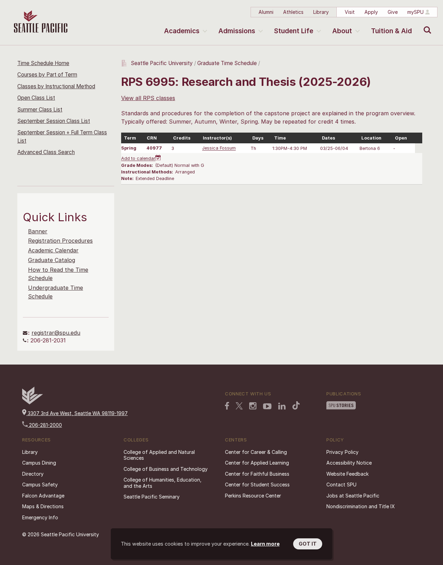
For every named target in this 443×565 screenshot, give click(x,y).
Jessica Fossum (219, 148)
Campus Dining (39, 463)
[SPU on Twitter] (239, 405)
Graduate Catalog (51, 260)
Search (426, 25)
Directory (33, 474)
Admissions (236, 31)
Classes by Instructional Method (56, 86)
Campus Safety (40, 484)
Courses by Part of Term (47, 74)
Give (393, 12)
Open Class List (36, 98)
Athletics (293, 12)
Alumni (266, 12)
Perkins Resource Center (253, 496)
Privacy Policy (342, 452)
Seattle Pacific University (162, 63)
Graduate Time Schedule (227, 63)
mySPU (415, 12)
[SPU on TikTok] (296, 405)
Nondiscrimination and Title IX (360, 506)
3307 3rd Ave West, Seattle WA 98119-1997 (77, 413)
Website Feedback (347, 474)
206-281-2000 (45, 425)
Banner (37, 231)
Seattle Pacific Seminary (152, 497)
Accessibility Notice (349, 463)
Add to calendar (138, 158)
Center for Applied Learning (257, 463)
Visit (350, 12)
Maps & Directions (43, 506)
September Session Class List (53, 121)
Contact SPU (341, 484)
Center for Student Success (257, 484)
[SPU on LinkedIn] (282, 406)
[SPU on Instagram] (252, 406)
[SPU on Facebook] (227, 406)
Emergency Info (40, 517)
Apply (371, 12)
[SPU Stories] (341, 405)
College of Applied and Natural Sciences (159, 455)
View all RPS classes (148, 98)
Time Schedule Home (43, 63)
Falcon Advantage (43, 496)
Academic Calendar (53, 250)
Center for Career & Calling (256, 452)
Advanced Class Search (46, 152)
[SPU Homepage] (32, 402)
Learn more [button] (265, 544)
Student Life (293, 31)
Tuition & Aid (391, 31)
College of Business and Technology (166, 469)
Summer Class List (39, 109)
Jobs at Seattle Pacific (352, 496)
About (342, 31)
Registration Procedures (60, 240)
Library (321, 12)
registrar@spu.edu (55, 332)
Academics (181, 31)
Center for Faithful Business (257, 474)
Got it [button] (308, 544)
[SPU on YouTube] (267, 406)
